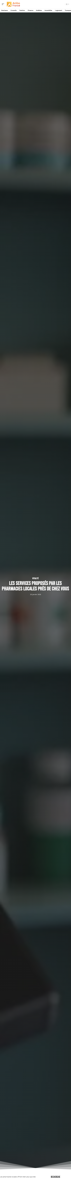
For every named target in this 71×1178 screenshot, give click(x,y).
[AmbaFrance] (13, 4)
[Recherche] (62, 4)
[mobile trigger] (3, 4)
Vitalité (35, 578)
